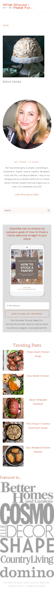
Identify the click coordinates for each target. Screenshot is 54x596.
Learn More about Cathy (27, 194)
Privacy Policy (17, 586)
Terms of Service (36, 586)
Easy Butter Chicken (38, 375)
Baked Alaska (12, 82)
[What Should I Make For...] (18, 7)
